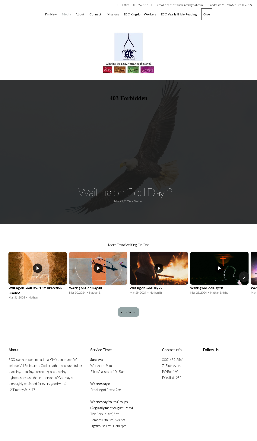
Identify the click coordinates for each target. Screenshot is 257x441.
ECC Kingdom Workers (140, 14)
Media (66, 14)
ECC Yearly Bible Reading (179, 14)
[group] (37, 277)
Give (206, 14)
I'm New (51, 14)
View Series (128, 312)
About (80, 14)
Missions (113, 14)
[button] (244, 277)
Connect (96, 14)
